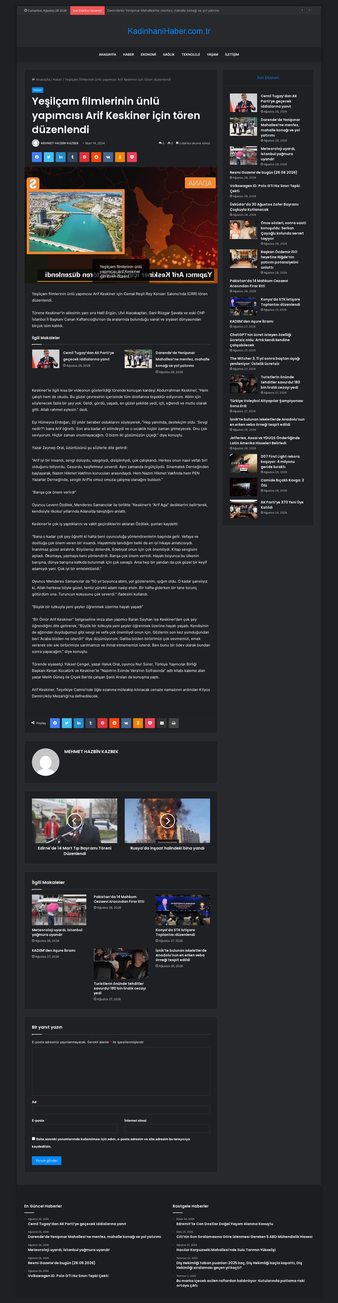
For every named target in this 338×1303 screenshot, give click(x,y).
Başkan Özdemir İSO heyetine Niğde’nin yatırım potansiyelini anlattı (279, 259)
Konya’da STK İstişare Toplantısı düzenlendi (175, 932)
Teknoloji (191, 54)
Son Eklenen (268, 77)
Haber (128, 54)
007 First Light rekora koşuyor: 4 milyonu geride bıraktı (280, 461)
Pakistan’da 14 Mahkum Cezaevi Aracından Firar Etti (119, 899)
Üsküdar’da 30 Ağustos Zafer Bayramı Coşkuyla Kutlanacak (264, 207)
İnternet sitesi (135, 1120)
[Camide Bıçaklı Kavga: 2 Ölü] (243, 487)
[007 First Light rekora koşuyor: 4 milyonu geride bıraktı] (243, 463)
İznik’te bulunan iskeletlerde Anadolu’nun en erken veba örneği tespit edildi (181, 955)
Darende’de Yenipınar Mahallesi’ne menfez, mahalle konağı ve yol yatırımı (183, 359)
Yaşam (212, 54)
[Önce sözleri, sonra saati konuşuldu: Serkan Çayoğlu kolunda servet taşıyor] (243, 229)
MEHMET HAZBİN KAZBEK (60, 143)
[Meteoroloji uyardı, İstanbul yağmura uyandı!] (59, 910)
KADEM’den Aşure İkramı (53, 950)
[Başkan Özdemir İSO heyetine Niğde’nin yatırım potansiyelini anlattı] (243, 258)
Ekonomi (148, 54)
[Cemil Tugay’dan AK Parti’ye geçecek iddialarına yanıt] (45, 359)
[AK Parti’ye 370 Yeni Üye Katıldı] (243, 509)
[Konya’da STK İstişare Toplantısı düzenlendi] (183, 910)
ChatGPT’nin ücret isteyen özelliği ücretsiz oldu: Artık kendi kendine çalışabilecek (260, 340)
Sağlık (169, 54)
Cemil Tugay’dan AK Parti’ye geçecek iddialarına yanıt (279, 101)
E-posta (39, 1120)
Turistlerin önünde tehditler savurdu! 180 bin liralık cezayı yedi (120, 988)
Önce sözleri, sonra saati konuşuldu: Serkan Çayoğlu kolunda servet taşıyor (283, 230)
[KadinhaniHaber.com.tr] (169, 31)
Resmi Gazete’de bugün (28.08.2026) (263, 172)
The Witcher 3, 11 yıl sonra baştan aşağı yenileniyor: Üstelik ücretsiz (265, 361)
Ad (35, 1102)
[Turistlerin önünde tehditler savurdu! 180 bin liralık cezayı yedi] (121, 963)
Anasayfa (107, 54)
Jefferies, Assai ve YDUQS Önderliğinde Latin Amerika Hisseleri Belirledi (265, 440)
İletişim (232, 54)
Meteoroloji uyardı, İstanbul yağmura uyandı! (141, 10)
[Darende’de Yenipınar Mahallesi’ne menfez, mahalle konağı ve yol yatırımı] (138, 359)
